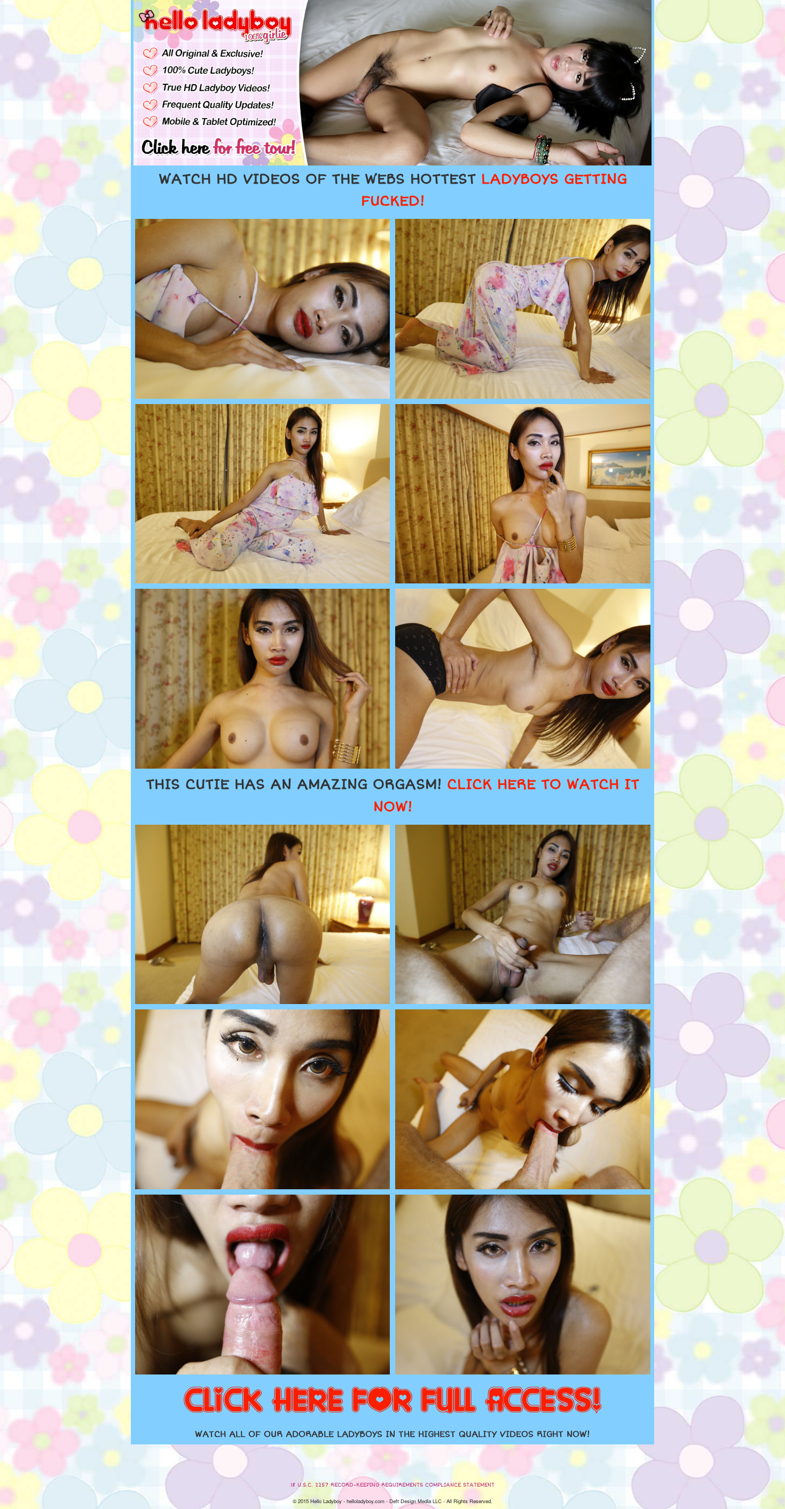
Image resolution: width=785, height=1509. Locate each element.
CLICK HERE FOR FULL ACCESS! (392, 1401)
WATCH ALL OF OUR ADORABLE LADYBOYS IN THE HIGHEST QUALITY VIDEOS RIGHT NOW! (392, 1434)
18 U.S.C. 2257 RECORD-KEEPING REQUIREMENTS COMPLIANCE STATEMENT (392, 1485)
